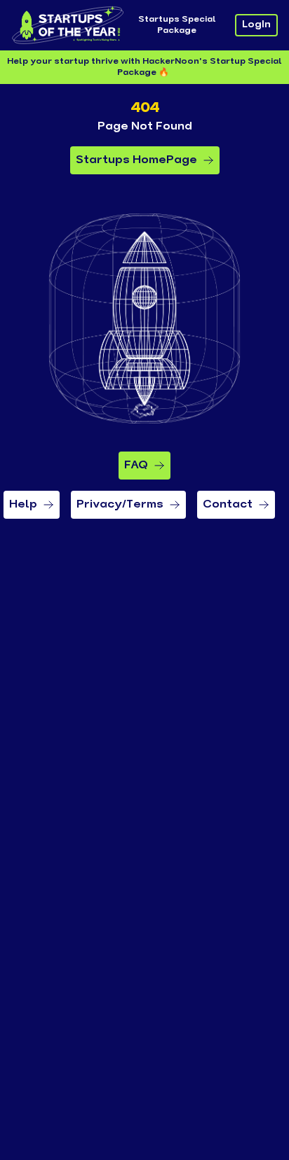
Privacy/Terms (119, 504)
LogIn (256, 25)
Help (23, 504)
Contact (228, 504)
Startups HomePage (136, 160)
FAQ (136, 465)
